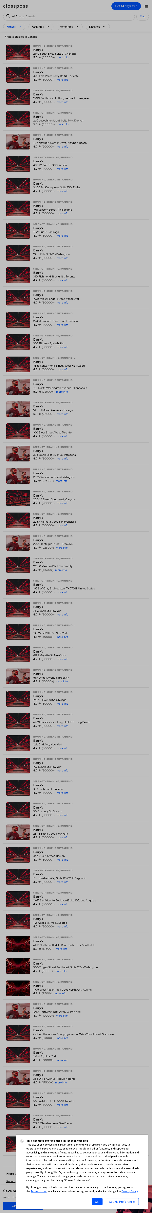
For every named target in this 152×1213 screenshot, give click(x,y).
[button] (142, 1141)
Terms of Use (39, 1191)
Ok (97, 1202)
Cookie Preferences (122, 1202)
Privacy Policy (130, 1191)
